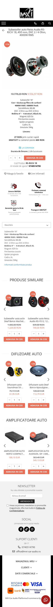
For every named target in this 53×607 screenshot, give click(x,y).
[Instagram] (32, 529)
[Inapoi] (2, 30)
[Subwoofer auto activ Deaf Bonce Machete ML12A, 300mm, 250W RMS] (14, 301)
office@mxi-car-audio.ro (28, 551)
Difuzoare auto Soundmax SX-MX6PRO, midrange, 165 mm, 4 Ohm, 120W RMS (14, 386)
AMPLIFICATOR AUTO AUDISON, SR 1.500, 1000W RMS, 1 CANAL (38, 452)
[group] (26, 65)
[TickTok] (26, 529)
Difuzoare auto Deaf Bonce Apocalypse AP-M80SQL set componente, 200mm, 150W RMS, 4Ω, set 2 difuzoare (39, 386)
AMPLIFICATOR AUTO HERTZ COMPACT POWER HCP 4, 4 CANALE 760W (14, 452)
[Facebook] (21, 529)
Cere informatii (37, 173)
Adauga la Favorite (14, 173)
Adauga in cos (34, 157)
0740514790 (28, 547)
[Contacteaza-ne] (35, 23)
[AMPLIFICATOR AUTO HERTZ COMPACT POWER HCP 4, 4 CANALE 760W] (14, 437)
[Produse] (4, 24)
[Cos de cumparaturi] (43, 23)
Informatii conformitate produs (18, 264)
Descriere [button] (9, 225)
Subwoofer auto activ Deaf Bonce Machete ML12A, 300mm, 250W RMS (14, 320)
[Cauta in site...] (49, 23)
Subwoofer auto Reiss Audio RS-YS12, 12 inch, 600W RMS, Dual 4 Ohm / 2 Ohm (38, 320)
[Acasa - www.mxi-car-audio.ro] (26, 13)
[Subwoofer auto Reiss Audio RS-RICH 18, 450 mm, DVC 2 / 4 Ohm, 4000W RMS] (26, 65)
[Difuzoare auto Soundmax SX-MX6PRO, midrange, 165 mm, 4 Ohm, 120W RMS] (14, 371)
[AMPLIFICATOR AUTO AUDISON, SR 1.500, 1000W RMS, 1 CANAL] (38, 437)
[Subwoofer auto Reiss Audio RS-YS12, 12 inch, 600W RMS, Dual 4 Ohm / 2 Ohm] (38, 301)
